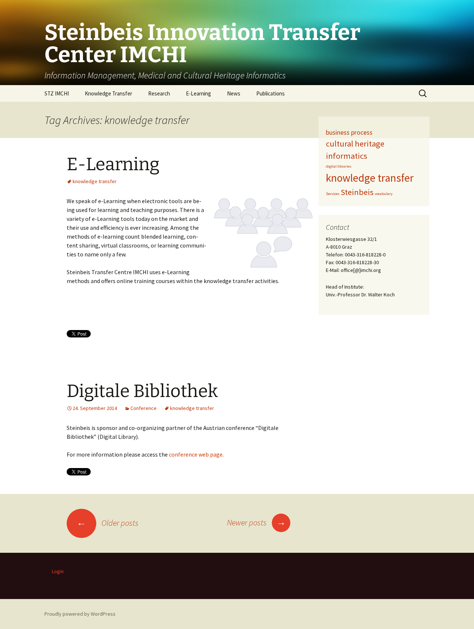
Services (333, 193)
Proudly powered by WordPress (80, 613)
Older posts (107, 523)
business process (349, 132)
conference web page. (196, 454)
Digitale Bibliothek (142, 391)
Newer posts (256, 522)
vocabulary (384, 193)
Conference (143, 408)
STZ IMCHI (56, 93)
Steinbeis (357, 192)
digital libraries (338, 166)
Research (159, 93)
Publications (270, 93)
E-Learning (198, 93)
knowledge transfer (95, 181)
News (233, 93)
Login (58, 571)
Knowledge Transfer (108, 93)
